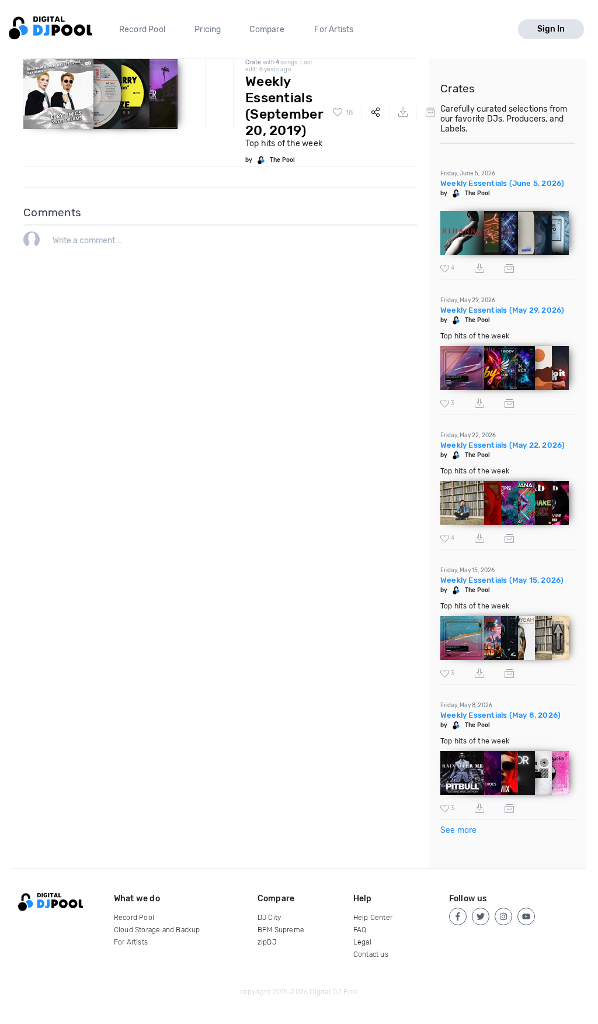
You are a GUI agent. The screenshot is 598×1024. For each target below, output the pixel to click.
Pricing (207, 29)
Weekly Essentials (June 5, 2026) (502, 183)
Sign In (551, 29)
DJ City (269, 918)
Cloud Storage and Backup (157, 930)
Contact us (370, 954)
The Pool (282, 160)
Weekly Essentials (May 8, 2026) (500, 715)
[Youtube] (526, 916)
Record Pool (142, 29)
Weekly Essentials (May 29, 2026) (502, 310)
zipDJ (267, 942)
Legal (362, 942)
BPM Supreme (281, 930)
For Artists (333, 29)
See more (458, 830)
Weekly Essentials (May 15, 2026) (502, 580)
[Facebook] (458, 916)
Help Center (372, 918)
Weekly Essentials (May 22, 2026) (502, 445)
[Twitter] (480, 916)
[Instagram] (503, 916)
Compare (266, 29)
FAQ (360, 930)
